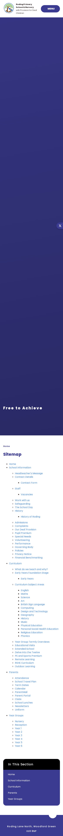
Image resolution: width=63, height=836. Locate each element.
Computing (27, 608)
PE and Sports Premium (28, 655)
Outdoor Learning (25, 666)
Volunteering (22, 540)
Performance (22, 543)
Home (6, 446)
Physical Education (31, 625)
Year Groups (16, 715)
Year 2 (18, 732)
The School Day (24, 507)
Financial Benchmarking (28, 557)
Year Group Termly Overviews (32, 641)
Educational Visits (25, 645)
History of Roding (30, 516)
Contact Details (24, 477)
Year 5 (18, 742)
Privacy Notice (23, 554)
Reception (21, 724)
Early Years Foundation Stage (31, 572)
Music (24, 622)
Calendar (20, 688)
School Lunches (24, 702)
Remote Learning (25, 659)
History (19, 510)
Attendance (22, 678)
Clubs (18, 699)
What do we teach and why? (31, 569)
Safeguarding (22, 503)
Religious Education (32, 632)
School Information (20, 467)
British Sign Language (33, 604)
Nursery (19, 721)
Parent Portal (22, 695)
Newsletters (22, 706)
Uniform (19, 709)
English (25, 590)
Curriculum (15, 563)
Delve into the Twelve (27, 652)
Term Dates (22, 685)
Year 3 (18, 735)
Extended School (24, 648)
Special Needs (23, 536)
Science (25, 597)
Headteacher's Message (29, 473)
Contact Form (29, 482)
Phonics (25, 636)
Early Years (27, 578)
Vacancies (27, 494)
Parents (13, 672)
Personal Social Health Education (39, 629)
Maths (24, 593)
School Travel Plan (25, 681)
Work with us (22, 500)
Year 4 (18, 739)
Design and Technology (34, 611)
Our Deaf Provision (25, 529)
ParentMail (21, 692)
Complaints (21, 526)
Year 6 (18, 746)
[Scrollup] (53, 814)
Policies (19, 550)
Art (22, 601)
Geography (27, 615)
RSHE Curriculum (24, 663)
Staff (18, 488)
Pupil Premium (23, 533)
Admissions (21, 522)
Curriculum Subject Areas (29, 584)
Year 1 (18, 728)
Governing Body (24, 547)
